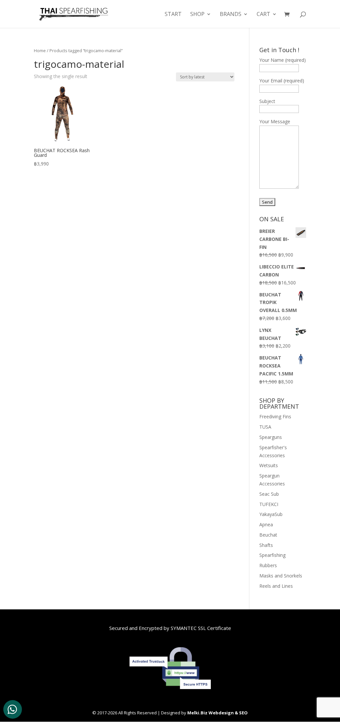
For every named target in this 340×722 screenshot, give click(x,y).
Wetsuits (268, 465)
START (173, 15)
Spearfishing (272, 555)
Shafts (266, 545)
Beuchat (268, 535)
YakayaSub (271, 514)
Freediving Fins (275, 416)
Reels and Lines (276, 586)
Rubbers (268, 565)
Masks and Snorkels (280, 575)
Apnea (266, 524)
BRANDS (230, 15)
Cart (263, 15)
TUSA (265, 427)
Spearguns (270, 437)
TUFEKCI (268, 504)
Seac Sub (269, 494)
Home (40, 50)
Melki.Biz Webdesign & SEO (217, 713)
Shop (197, 15)
